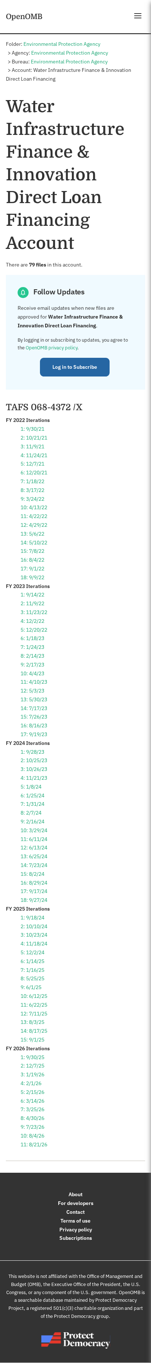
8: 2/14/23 (32, 656)
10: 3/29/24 (34, 830)
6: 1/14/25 (32, 961)
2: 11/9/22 (32, 603)
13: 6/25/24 (34, 856)
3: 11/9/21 (32, 446)
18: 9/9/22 (32, 577)
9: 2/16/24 (32, 821)
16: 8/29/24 (34, 882)
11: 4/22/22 (34, 516)
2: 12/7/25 (32, 1065)
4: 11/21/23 (34, 778)
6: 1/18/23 (32, 638)
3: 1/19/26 (32, 1074)
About (75, 1194)
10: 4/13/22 (34, 507)
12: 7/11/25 (34, 1013)
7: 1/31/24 (32, 804)
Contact (75, 1212)
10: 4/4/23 (32, 673)
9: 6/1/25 (31, 987)
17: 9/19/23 (34, 734)
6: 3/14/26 (32, 1101)
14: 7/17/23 (34, 708)
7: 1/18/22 (32, 481)
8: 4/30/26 (32, 1118)
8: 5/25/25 (32, 978)
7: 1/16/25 (32, 970)
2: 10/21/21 (34, 437)
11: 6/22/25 (34, 1005)
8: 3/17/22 (32, 490)
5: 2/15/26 (32, 1092)
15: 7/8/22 (32, 551)
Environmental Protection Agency (61, 44)
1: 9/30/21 (32, 429)
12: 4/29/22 (34, 525)
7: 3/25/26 (32, 1109)
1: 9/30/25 (32, 1057)
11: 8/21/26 (34, 1144)
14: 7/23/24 (34, 865)
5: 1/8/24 (31, 786)
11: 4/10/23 (34, 682)
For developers (75, 1203)
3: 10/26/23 (34, 769)
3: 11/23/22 (34, 612)
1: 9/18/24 (32, 917)
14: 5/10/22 (34, 542)
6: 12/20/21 (34, 472)
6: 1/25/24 (32, 795)
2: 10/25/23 (34, 760)
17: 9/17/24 (34, 891)
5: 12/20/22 (34, 630)
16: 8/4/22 (32, 559)
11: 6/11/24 (34, 839)
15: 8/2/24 (32, 874)
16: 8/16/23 (34, 725)
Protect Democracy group (81, 1316)
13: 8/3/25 (32, 1022)
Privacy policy (75, 1229)
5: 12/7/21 (32, 463)
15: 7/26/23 (34, 716)
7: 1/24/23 (32, 647)
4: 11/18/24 (34, 943)
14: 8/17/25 (34, 1031)
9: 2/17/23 (32, 664)
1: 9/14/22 (32, 594)
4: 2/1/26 (31, 1083)
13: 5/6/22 (32, 533)
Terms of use (75, 1220)
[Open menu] (137, 15)
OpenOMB (24, 16)
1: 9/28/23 (32, 752)
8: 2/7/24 (31, 812)
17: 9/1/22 (32, 568)
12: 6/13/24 (34, 847)
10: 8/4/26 (32, 1135)
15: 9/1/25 (32, 1039)
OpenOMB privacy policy (51, 348)
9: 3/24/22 (32, 499)
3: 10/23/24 (34, 935)
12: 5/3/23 (32, 690)
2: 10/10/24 (34, 926)
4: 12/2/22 (32, 621)
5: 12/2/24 (32, 952)
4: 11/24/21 (34, 455)
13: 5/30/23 (34, 699)
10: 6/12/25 (34, 996)
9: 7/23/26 (32, 1127)
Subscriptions (75, 1238)
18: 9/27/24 (34, 900)
